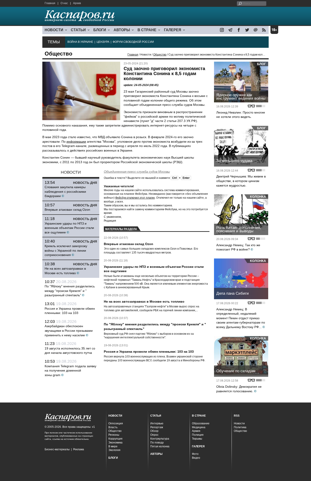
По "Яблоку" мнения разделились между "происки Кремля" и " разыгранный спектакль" (70, 290)
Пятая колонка (159, 446)
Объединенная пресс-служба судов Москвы (137, 171)
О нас (64, 3)
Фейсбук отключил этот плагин (135, 197)
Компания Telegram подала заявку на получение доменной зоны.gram (70, 370)
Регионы (113, 434)
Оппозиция (115, 423)
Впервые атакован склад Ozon (67, 209)
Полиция (198, 434)
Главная (50, 3)
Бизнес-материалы (57, 449)
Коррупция (115, 438)
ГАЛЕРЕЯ (172, 30)
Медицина (198, 427)
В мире (112, 446)
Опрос (154, 434)
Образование (200, 423)
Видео (196, 457)
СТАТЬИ (78, 30)
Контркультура (159, 438)
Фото (195, 454)
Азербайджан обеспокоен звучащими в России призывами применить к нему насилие (69, 330)
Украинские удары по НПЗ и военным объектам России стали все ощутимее (69, 228)
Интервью (156, 423)
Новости (239, 423)
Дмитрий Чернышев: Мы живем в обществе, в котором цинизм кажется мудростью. (241, 181)
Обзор (154, 431)
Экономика (115, 442)
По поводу (157, 442)
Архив (77, 3)
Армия (196, 431)
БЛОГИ (99, 30)
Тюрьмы (197, 438)
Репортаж (156, 427)
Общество (159, 54)
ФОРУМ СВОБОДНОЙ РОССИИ (133, 41)
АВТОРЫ (122, 30)
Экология (114, 450)
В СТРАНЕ (147, 30)
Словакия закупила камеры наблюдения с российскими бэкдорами (65, 191)
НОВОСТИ (54, 30)
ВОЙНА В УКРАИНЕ (80, 41)
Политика (240, 427)
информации (76, 141)
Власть (112, 427)
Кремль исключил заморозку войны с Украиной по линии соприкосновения (66, 250)
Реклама (78, 449)
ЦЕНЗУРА (103, 41)
